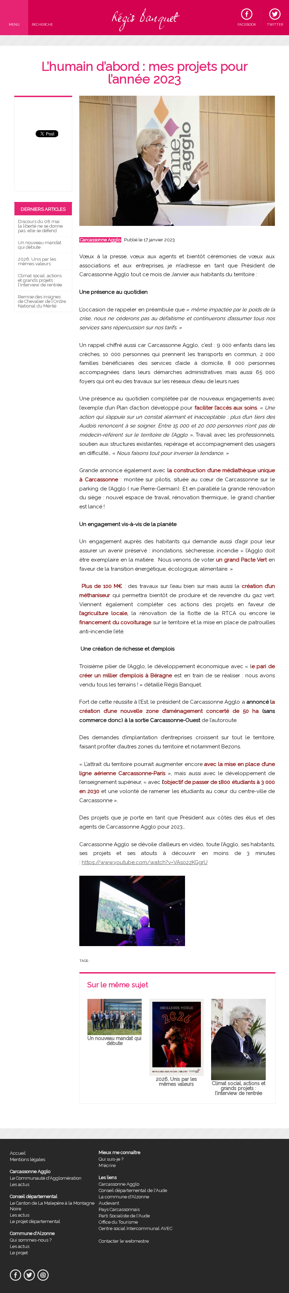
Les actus (19, 1184)
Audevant (109, 1203)
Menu (14, 24)
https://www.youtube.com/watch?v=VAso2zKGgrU (145, 862)
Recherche (42, 24)
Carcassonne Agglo (100, 239)
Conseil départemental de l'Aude (133, 1190)
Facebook (247, 24)
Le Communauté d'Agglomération (45, 1178)
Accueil (18, 1153)
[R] (144, 17)
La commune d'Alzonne (124, 1196)
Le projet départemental (35, 1221)
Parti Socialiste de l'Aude (124, 1215)
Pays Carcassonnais (119, 1209)
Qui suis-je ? (111, 1159)
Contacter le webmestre (124, 1241)
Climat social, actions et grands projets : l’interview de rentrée (40, 280)
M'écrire (107, 1165)
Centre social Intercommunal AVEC (135, 1228)
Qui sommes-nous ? (30, 1240)
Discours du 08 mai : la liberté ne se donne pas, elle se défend (40, 226)
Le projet (19, 1252)
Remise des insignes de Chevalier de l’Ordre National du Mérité (42, 301)
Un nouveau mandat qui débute (39, 245)
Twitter (275, 24)
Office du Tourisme (118, 1222)
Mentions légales (27, 1159)
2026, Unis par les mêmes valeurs (37, 261)
